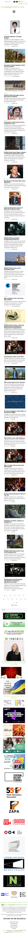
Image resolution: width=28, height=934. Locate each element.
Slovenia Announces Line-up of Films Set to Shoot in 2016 (13, 208)
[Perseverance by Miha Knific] (15, 541)
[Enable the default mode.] (9, 1)
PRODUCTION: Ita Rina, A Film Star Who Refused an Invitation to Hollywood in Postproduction (14, 327)
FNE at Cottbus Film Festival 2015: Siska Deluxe (14, 466)
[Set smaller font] (21, 3)
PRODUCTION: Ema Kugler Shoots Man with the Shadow (14, 96)
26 (12, 599)
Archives (14, 928)
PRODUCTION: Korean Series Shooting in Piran (12, 269)
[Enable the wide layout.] (26, 1)
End (16, 602)
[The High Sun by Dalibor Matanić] (15, 55)
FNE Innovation (14, 925)
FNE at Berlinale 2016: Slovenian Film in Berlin (13, 299)
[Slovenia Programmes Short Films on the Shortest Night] (15, 401)
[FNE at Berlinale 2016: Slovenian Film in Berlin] (15, 288)
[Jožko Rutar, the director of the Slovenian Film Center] (15, 198)
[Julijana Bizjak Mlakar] (15, 27)
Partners (9, 930)
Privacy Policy (4, 930)
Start (4, 595)
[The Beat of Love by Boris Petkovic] (15, 484)
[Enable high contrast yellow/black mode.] (19, 1)
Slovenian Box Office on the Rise (14, 356)
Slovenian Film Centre (16, 306)
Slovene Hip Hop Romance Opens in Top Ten (14, 494)
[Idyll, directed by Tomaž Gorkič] (15, 372)
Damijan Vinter (14, 46)
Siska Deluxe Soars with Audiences (14, 438)
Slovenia (6, 34)
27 (16, 599)
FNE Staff (13, 419)
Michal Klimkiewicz (16, 76)
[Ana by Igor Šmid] (15, 228)
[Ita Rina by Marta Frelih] (15, 315)
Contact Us (13, 930)
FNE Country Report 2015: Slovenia (14, 382)
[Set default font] (24, 3)
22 (19, 595)
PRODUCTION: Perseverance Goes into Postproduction (14, 551)
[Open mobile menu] (14, 11)
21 (14, 595)
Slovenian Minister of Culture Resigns (13, 37)
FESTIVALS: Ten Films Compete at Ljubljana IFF (14, 521)
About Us (17, 930)
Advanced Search (14, 927)
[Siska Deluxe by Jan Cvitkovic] (15, 347)
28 (20, 599)
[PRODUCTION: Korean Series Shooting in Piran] (15, 258)
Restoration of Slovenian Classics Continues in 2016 (14, 123)
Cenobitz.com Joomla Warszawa (18, 932)
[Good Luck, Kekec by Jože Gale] (15, 112)
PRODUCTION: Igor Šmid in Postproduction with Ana (12, 238)
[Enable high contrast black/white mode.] (14, 1)
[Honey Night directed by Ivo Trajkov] (15, 570)
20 (10, 595)
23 (23, 595)
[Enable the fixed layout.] (24, 1)
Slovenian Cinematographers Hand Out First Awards (14, 66)
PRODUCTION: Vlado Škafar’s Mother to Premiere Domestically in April (15, 153)
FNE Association (14, 923)
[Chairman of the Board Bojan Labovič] (15, 171)
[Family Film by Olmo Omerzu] (15, 511)
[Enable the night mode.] (12, 1)
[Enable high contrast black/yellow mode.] (17, 1)
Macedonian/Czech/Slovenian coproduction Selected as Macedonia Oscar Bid (13, 581)
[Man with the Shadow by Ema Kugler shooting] (15, 85)
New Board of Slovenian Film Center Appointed (14, 181)
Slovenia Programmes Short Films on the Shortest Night (15, 412)
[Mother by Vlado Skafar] (15, 143)
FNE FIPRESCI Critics (14, 922)
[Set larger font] (26, 3)
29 (25, 599)
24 (3, 599)
